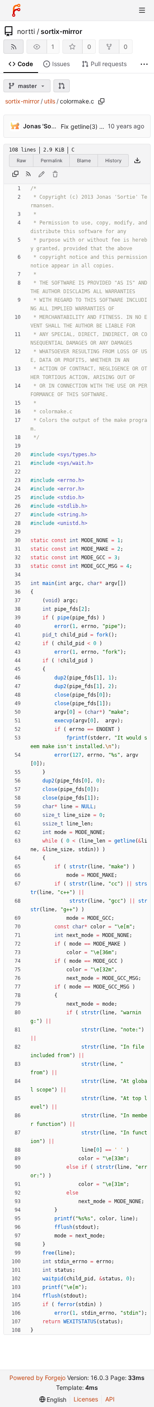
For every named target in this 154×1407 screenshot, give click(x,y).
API (110, 1399)
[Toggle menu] (142, 10)
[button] (61, 85)
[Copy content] (15, 174)
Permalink (51, 161)
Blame (84, 161)
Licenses (86, 1399)
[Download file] (137, 160)
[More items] (144, 64)
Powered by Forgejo (37, 1377)
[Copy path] (101, 101)
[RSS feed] (13, 46)
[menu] (53, 1399)
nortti (26, 31)
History (113, 161)
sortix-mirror (61, 31)
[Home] (16, 10)
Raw (21, 161)
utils (49, 101)
